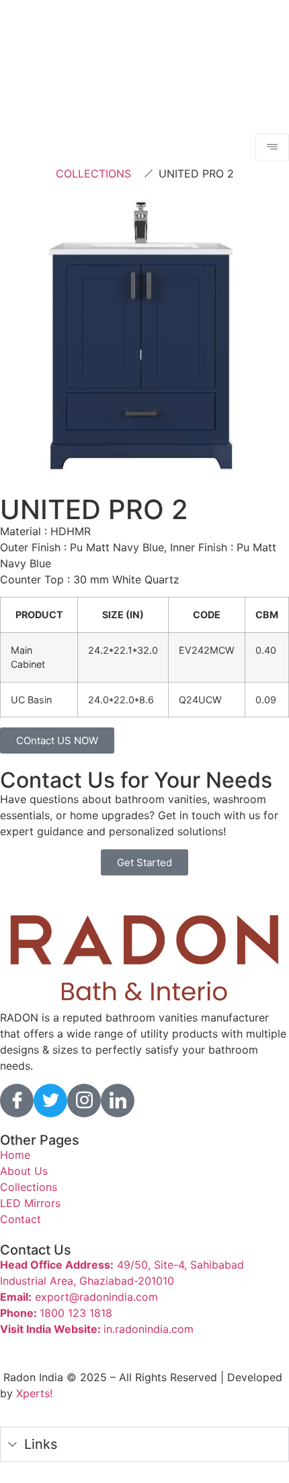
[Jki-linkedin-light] (117, 1100)
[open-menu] (272, 147)
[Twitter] (50, 1100)
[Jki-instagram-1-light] (84, 1100)
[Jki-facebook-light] (17, 1100)
